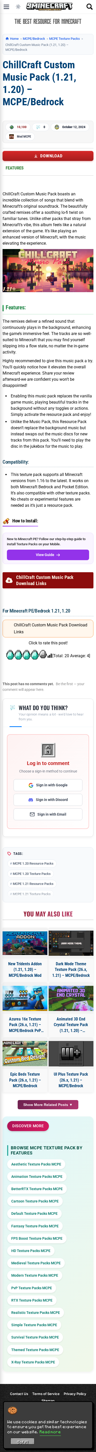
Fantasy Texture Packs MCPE (35, 1226)
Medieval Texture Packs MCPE (36, 1263)
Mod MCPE (24, 136)
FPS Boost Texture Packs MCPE (36, 1238)
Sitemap (48, 1401)
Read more (50, 1431)
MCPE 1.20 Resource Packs (33, 863)
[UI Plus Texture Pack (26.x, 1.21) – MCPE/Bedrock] (71, 1053)
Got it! (22, 1442)
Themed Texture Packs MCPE (35, 1350)
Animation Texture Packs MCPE (36, 1176)
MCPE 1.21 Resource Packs (33, 884)
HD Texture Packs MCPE (30, 1251)
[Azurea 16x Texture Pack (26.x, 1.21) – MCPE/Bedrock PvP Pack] (25, 998)
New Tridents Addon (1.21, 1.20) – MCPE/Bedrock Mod (25, 969)
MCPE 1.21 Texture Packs (32, 894)
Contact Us (19, 1394)
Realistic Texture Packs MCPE (35, 1313)
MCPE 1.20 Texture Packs (32, 874)
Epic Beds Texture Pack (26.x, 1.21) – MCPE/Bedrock (25, 1080)
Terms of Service (46, 1394)
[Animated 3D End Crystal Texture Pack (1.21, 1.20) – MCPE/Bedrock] (71, 998)
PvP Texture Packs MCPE (31, 1288)
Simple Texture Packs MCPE (34, 1325)
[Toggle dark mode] (18, 7)
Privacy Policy (75, 1394)
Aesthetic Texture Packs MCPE (36, 1164)
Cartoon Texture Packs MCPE (35, 1201)
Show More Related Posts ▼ (48, 1105)
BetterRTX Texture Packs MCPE (37, 1189)
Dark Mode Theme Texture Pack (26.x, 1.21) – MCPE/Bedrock (71, 969)
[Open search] (89, 7)
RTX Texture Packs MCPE (31, 1300)
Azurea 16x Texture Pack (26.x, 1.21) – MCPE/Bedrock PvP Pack (25, 1025)
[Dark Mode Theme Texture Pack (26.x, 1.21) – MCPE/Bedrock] (71, 943)
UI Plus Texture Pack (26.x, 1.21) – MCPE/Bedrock (71, 1080)
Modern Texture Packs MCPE (34, 1275)
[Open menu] (6, 7)
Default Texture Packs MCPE (34, 1213)
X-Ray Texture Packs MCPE (33, 1362)
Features (15, 167)
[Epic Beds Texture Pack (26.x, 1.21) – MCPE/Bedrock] (25, 1053)
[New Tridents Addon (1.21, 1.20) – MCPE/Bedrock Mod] (25, 943)
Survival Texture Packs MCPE (35, 1337)
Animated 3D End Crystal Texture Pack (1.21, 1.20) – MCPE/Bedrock (71, 1025)
